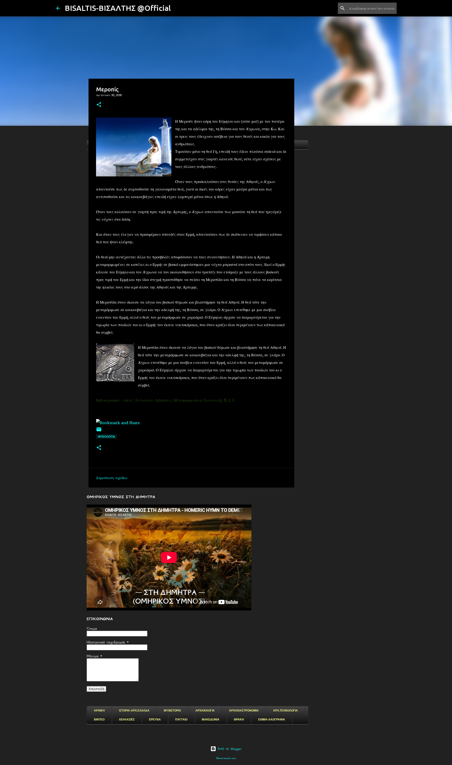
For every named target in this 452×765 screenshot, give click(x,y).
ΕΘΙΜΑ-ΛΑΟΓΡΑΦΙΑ (271, 719)
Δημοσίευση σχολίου (111, 478)
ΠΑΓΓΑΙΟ (181, 719)
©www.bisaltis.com (226, 758)
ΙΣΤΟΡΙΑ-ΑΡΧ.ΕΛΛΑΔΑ (134, 710)
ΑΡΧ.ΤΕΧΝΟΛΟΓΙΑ (285, 710)
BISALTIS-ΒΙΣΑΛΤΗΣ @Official (118, 8)
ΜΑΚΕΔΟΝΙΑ (210, 719)
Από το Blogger (229, 749)
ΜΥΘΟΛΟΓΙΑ (106, 436)
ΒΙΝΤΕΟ (99, 719)
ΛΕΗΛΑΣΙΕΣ (127, 719)
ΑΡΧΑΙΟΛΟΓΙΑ (205, 710)
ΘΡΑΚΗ (239, 719)
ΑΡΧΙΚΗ (99, 710)
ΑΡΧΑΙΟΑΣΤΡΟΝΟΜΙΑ (244, 710)
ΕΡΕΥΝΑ (155, 719)
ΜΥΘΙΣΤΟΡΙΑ (172, 710)
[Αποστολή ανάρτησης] (99, 431)
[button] (99, 105)
